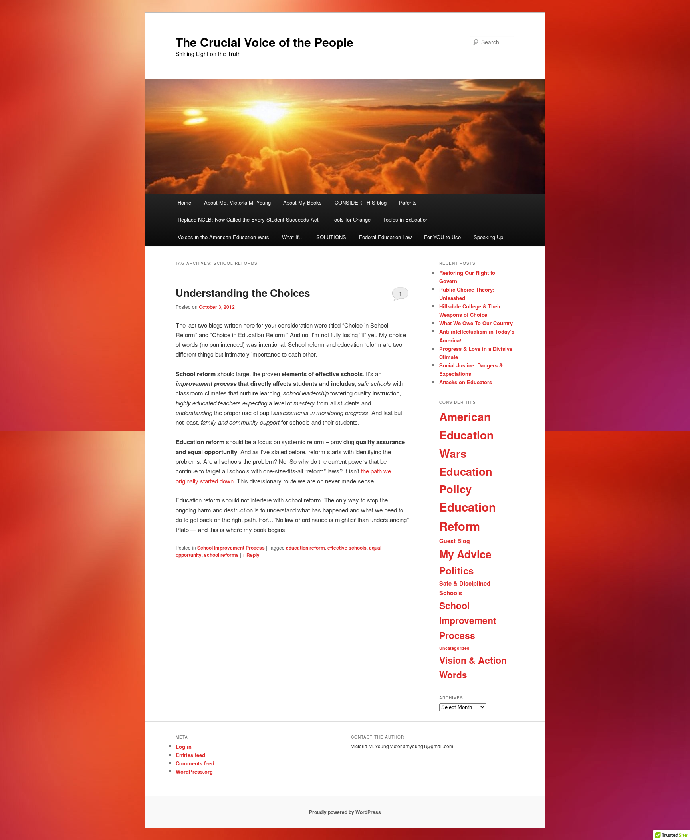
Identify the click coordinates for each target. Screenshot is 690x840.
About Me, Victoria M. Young (237, 202)
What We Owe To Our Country (476, 323)
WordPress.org (194, 771)
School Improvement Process (231, 547)
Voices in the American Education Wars (223, 237)
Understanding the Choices (243, 292)
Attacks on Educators (465, 382)
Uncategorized (454, 648)
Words (453, 674)
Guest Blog (454, 541)
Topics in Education (405, 219)
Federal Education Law (385, 237)
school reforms (221, 554)
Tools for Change (351, 219)
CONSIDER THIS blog (361, 202)
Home (184, 202)
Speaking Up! (489, 237)
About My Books (302, 202)
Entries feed (190, 755)
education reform (305, 547)
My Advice (465, 554)
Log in (184, 746)
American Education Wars (466, 434)
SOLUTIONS (331, 237)
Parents (408, 202)
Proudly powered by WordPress (345, 812)
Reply (251, 554)
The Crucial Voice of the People (264, 41)
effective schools (347, 547)
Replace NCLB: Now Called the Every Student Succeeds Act (248, 219)
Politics (456, 570)
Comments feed (195, 763)
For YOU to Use (442, 237)
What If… (293, 237)
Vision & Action (473, 660)
